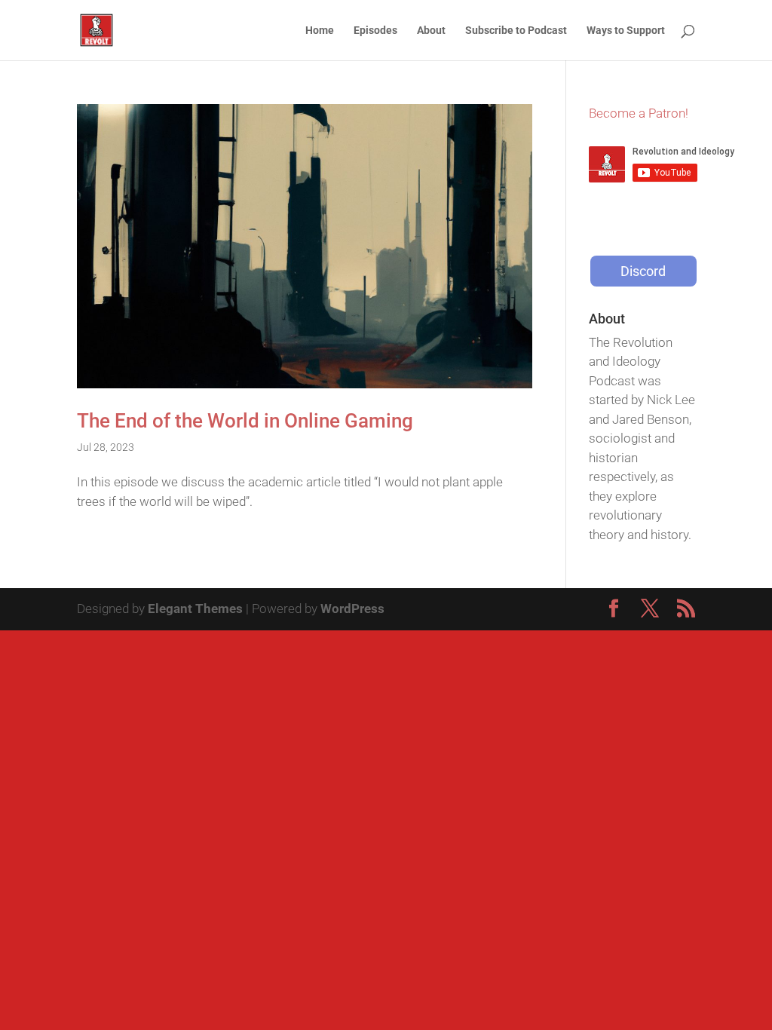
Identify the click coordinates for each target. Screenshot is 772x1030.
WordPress (352, 608)
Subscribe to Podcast (516, 30)
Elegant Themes (195, 608)
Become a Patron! (638, 113)
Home (319, 30)
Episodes (375, 30)
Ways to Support (626, 30)
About (431, 30)
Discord (643, 271)
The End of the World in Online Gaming (245, 420)
